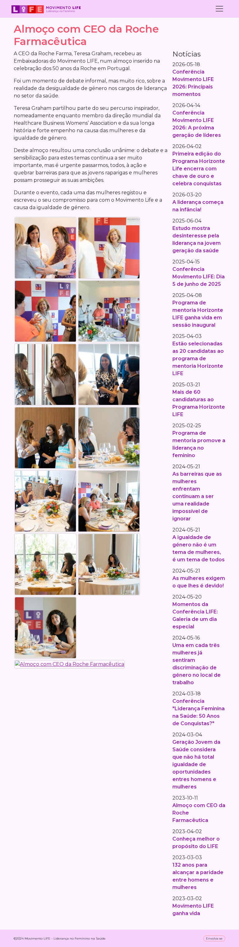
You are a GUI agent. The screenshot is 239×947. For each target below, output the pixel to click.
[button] (45, 247)
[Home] (46, 9)
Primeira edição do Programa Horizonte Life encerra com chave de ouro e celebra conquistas (198, 168)
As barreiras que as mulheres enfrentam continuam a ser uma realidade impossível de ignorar (197, 496)
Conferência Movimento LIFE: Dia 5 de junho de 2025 (198, 276)
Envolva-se (214, 938)
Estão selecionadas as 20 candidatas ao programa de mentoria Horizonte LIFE (198, 358)
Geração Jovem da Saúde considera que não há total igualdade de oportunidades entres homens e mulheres (196, 764)
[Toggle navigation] (219, 9)
